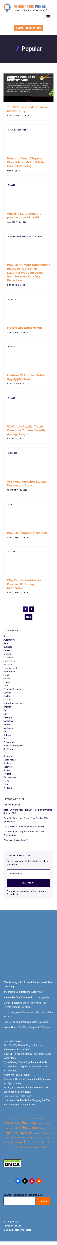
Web (6, 784)
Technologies (10, 777)
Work (36, 1147)
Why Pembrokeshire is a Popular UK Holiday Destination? (24, 584)
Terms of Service (12, 1225)
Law (5, 714)
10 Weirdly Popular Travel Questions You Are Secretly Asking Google (26, 430)
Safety (30, 1138)
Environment (9, 671)
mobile (17, 1138)
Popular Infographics (19, 236)
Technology (18, 1143)
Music (6, 731)
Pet (5, 738)
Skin (39, 1138)
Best (17, 1122)
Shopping (8, 756)
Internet (12, 453)
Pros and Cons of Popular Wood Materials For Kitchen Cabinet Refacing (26, 162)
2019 (29, 1118)
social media (48, 1138)
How (15, 1133)
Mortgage (8, 728)
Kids (6, 710)
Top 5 (38, 1143)
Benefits (9, 1122)
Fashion (7, 678)
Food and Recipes (12, 689)
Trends (14, 1147)
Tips (26, 1142)
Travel (11, 185)
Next (28, 617)
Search (43, 1201)
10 (5, 1118)
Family (7, 675)
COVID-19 (8, 657)
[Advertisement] (28, 948)
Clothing (7, 654)
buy (38, 1123)
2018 (24, 1118)
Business (8, 647)
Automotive (9, 640)
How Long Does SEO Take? (18, 1096)
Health (7, 696)
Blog (6, 643)
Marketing (8, 721)
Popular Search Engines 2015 (27, 533)
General (7, 692)
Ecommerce (9, 661)
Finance (7, 682)
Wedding (38, 236)
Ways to (29, 1147)
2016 (14, 1118)
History (7, 699)
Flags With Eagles (12, 804)
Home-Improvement (18, 130)
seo (35, 1138)
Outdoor (7, 735)
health (35, 1127)
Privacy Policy (11, 1221)
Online (24, 1138)
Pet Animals (9, 742)
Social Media (10, 759)
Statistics (8, 1142)
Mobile (11, 347)
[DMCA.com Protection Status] (12, 1166)
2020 (35, 1118)
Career (7, 650)
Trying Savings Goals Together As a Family (24, 826)
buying (43, 1123)
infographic (47, 1133)
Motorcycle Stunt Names (24, 328)
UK (20, 1147)
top (33, 1142)
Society (7, 763)
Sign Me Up (29, 883)
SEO (10, 504)
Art (5, 636)
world (42, 1147)
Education (8, 664)
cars (12, 1128)
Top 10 (45, 1142)
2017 (19, 1118)
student (7, 774)
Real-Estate (9, 749)
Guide (26, 1127)
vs (24, 1147)
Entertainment (10, 668)
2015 (8, 1118)
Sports (12, 299)
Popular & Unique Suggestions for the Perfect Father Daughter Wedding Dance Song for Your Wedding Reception (28, 272)
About (41, 1118)
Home (7, 1133)
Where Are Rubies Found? (16, 840)
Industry (37, 1133)
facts (18, 1127)
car (48, 1123)
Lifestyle (8, 717)
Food (10, 79)
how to (26, 1132)
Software (8, 766)
